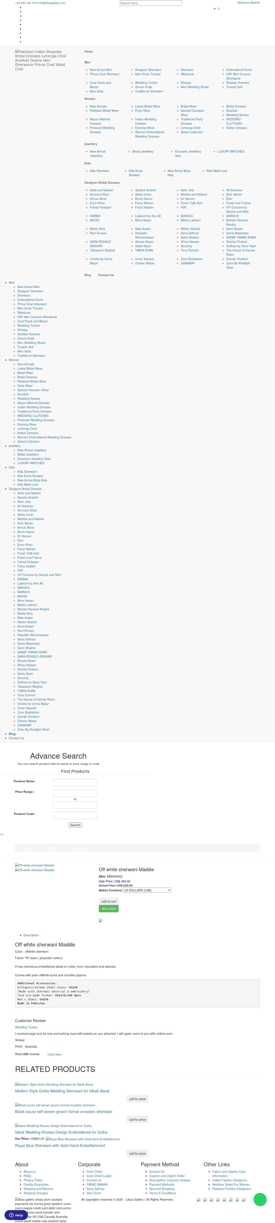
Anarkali (231, 110)
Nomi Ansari (234, 229)
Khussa (186, 82)
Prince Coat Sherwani (104, 74)
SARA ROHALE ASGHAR (100, 243)
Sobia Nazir (143, 246)
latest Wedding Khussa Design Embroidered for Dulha (61, 1132)
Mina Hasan (143, 220)
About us (30, 1171)
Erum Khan (97, 203)
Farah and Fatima (238, 203)
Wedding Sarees (237, 115)
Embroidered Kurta (239, 69)
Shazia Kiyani (144, 241)
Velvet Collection (192, 132)
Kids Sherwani (99, 170)
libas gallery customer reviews (169, 1180)
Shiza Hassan (190, 241)
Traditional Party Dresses (192, 121)
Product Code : (25, 814)
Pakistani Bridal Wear (104, 110)
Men (12, 282)
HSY (183, 207)
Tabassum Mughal (102, 250)
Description (31, 935)
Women (14, 360)
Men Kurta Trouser (148, 74)
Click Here (54, 1054)
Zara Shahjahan (192, 259)
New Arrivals (98, 106)
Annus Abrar (98, 198)
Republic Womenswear (144, 235)
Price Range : (25, 791)
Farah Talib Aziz (192, 203)
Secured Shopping (161, 1188)
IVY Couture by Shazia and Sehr (237, 209)
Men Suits (96, 91)
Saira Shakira (190, 237)
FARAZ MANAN (97, 1184)
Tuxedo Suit (234, 87)
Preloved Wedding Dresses (35, 420)
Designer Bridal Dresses (25, 489)
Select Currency (110, 890)
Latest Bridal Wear (147, 106)
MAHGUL (187, 216)
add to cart (109, 901)
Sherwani (187, 69)
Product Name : (25, 781)
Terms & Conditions (162, 1193)
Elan (229, 198)
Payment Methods (161, 1184)
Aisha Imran (143, 194)
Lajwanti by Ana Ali (148, 216)
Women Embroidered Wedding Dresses (149, 134)
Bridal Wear (189, 106)
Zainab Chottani (237, 259)
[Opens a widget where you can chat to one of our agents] (16, 1215)
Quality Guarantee (36, 1184)
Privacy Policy (33, 1180)
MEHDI (94, 220)
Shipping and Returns (38, 1188)
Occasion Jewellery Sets (33, 458)
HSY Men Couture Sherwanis (238, 76)
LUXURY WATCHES (230, 151)
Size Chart (109, 908)
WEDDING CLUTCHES (234, 121)
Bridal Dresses (236, 106)
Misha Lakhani (190, 220)
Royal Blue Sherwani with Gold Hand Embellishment (60, 1145)
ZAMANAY (188, 263)
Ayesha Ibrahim (145, 190)
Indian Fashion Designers (229, 1180)
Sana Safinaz (190, 233)
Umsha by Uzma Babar (33, 703)
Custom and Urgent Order (167, 1176)
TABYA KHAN (144, 250)
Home (22, 848)
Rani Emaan (98, 233)
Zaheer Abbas (144, 263)
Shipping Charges (36, 1193)
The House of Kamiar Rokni (36, 699)
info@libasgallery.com (52, 3)
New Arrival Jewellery (97, 153)
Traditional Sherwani (149, 91)
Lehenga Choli (190, 128)
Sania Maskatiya (237, 233)
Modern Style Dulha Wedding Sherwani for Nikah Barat (62, 1090)
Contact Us (16, 738)
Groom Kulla (143, 87)
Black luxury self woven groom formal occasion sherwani (63, 1111)
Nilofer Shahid (190, 229)
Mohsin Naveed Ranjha (33, 609)
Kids (12, 467)
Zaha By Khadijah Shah (33, 729)
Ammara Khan (99, 194)
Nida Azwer (143, 229)
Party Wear (142, 110)
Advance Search (249, 2)
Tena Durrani (190, 250)
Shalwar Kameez (237, 82)
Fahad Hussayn (100, 207)
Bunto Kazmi (143, 198)
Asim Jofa (187, 190)
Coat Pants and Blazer (32, 321)
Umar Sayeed (144, 259)
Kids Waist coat (216, 170)
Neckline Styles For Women (231, 1184)
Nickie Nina (97, 229)
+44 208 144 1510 (26, 3)
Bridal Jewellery (143, 151)
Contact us (94, 1180)
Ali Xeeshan (234, 190)
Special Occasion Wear (33, 390)
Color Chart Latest (99, 1176)
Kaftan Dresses (236, 128)
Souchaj (186, 246)
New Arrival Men (101, 69)
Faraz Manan (144, 203)
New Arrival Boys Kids (32, 480)
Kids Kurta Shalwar (136, 172)
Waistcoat (187, 74)
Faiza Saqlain (144, 207)
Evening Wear (144, 128)
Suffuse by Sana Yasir (241, 246)
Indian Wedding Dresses (145, 121)
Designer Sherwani (148, 69)
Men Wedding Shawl (195, 87)
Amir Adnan (234, 194)
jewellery (15, 446)
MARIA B (232, 216)
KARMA (95, 216)
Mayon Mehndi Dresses (100, 121)
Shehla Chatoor (237, 241)
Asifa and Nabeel (101, 190)
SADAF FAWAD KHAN (241, 237)
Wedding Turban (146, 82)
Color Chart (94, 1171)
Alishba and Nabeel (194, 194)
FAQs (27, 1176)
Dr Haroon (188, 198)
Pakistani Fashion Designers (231, 1188)
